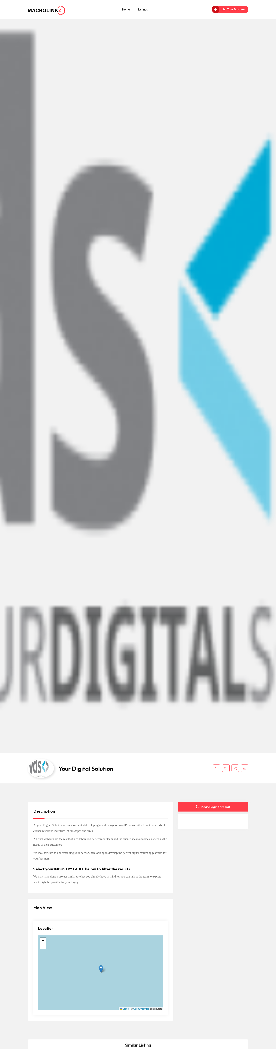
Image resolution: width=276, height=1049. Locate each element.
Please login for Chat (215, 807)
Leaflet (125, 1008)
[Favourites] (226, 768)
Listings (143, 9)
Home (126, 9)
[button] (101, 969)
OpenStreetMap (141, 1008)
